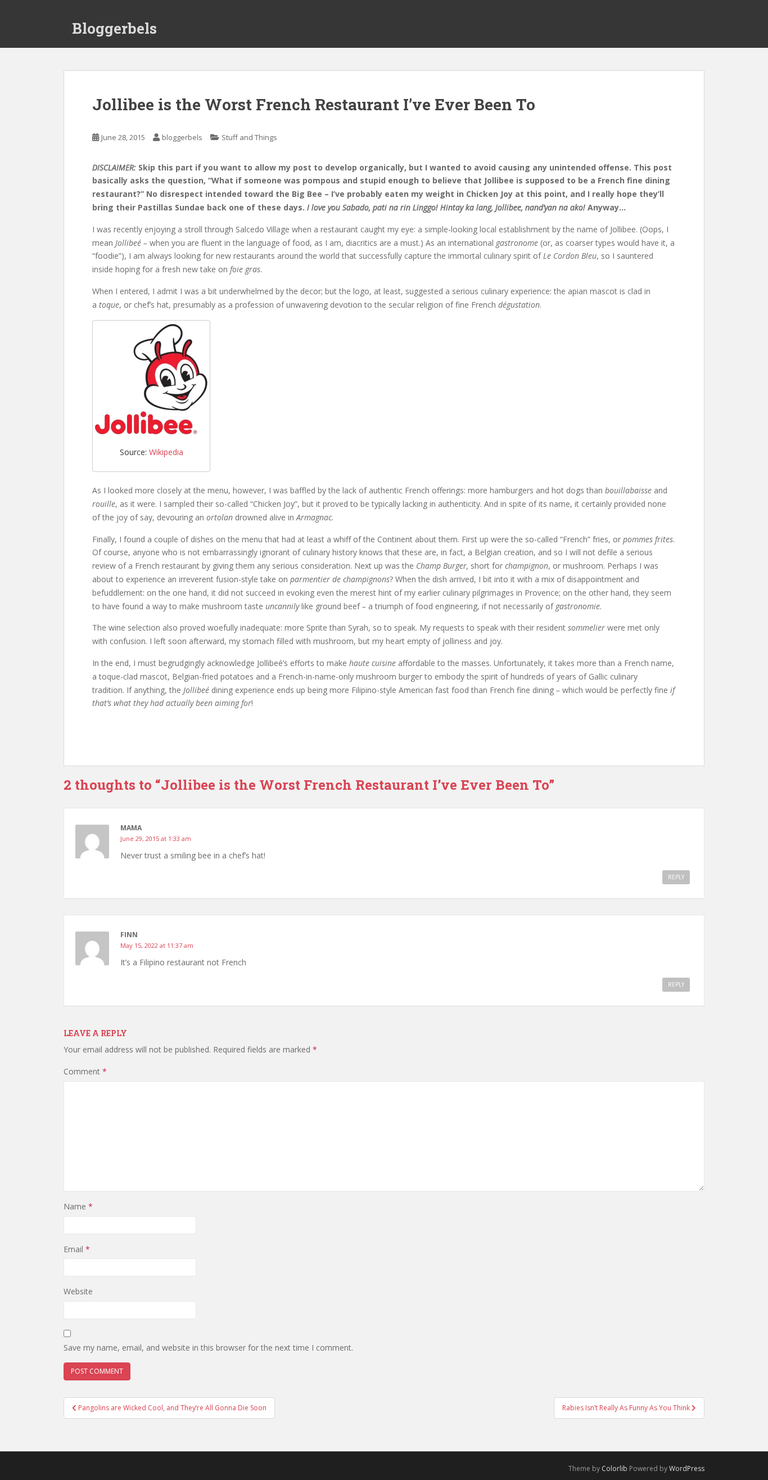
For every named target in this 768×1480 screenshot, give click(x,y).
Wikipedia (166, 452)
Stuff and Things (249, 137)
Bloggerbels (114, 28)
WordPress (686, 1468)
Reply (676, 877)
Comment (85, 1071)
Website (78, 1291)
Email (77, 1249)
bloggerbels (182, 137)
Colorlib (614, 1468)
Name (78, 1206)
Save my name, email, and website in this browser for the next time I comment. (208, 1347)
